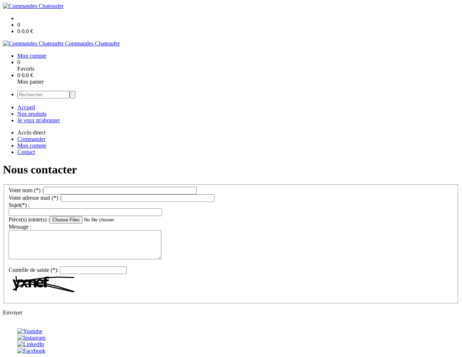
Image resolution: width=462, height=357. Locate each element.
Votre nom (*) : (26, 190)
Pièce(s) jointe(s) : (29, 219)
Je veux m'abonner (38, 120)
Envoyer (12, 312)
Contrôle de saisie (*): (33, 270)
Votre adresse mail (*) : (35, 198)
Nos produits (32, 114)
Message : (20, 227)
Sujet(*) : (19, 205)
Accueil (26, 107)
